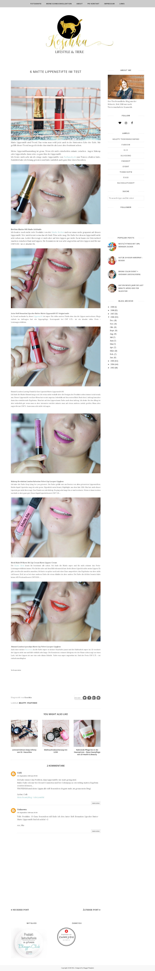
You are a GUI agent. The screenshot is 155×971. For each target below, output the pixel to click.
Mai (111, 344)
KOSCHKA (71, 968)
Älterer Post (91, 910)
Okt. (112, 327)
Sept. (112, 330)
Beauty (22, 703)
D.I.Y (126, 150)
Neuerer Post (21, 910)
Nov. (112, 324)
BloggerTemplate (88, 968)
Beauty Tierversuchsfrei (126, 139)
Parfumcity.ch (70, 157)
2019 (112, 307)
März (112, 351)
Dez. (112, 320)
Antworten (95, 803)
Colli (19, 773)
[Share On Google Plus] (94, 698)
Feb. (112, 354)
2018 (112, 310)
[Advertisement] (56, 889)
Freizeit (125, 161)
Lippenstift (38, 316)
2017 (112, 314)
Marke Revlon (58, 232)
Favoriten (28, 650)
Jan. (111, 357)
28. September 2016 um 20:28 (27, 812)
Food (126, 178)
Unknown (22, 809)
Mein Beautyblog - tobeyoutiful (30, 797)
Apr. (111, 347)
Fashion (126, 145)
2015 (112, 361)
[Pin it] (98, 698)
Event (126, 167)
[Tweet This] (85, 698)
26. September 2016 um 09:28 (27, 776)
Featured (32, 703)
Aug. (112, 334)
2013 (112, 368)
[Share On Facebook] (89, 698)
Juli (111, 337)
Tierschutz (126, 172)
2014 (112, 364)
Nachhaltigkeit (126, 183)
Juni (111, 341)
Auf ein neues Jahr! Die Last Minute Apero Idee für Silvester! (130, 288)
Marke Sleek (19, 566)
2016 (112, 317)
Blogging (126, 156)
